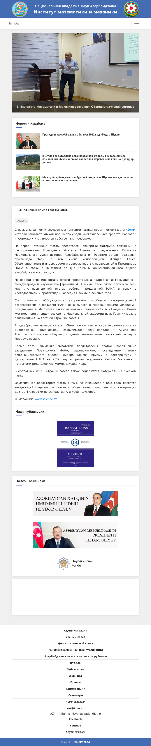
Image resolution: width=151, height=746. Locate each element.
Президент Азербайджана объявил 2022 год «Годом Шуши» (81, 134)
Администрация (75, 630)
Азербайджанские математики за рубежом (75, 656)
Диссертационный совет (75, 643)
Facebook (75, 719)
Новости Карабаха (30, 123)
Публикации (75, 669)
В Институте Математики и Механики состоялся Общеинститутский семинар (75, 106)
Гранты (75, 682)
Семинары (75, 695)
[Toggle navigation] (136, 23)
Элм (131, 229)
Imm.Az (14, 23)
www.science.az (46, 399)
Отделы (75, 663)
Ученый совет (75, 637)
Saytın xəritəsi (75, 732)
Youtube (75, 725)
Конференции (75, 688)
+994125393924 (75, 701)
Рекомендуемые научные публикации (75, 650)
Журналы (75, 676)
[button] (21, 72)
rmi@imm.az (75, 708)
